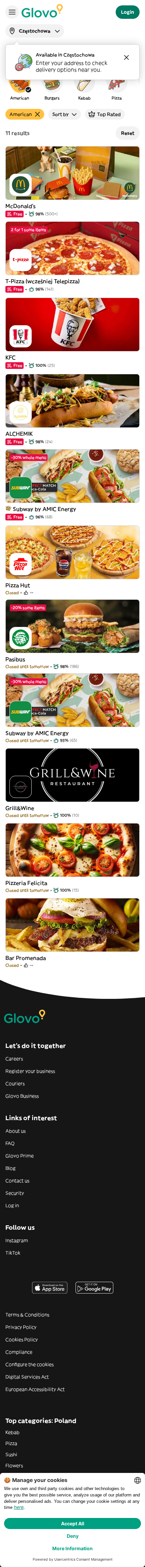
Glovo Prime (19, 1156)
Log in (12, 1205)
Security (14, 1193)
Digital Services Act (27, 1377)
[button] (19, 85)
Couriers (15, 1084)
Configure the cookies (29, 1364)
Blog (10, 1168)
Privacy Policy (20, 1327)
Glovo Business (22, 1096)
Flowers (14, 1466)
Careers (14, 1059)
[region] (72, 85)
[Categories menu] (12, 12)
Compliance (18, 1352)
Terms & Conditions (27, 1315)
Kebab (12, 1432)
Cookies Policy (21, 1340)
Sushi (11, 1454)
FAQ (9, 1143)
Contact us (17, 1181)
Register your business (30, 1071)
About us (15, 1131)
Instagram (16, 1240)
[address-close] (126, 57)
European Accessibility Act (35, 1389)
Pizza (11, 1443)
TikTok (12, 1253)
